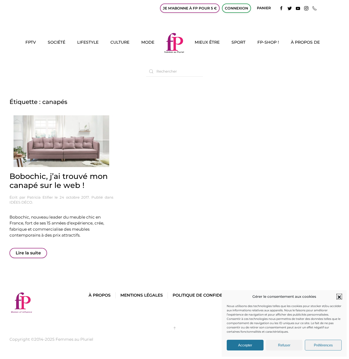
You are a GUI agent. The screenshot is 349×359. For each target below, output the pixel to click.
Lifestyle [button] (88, 42)
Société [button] (56, 42)
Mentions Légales (141, 295)
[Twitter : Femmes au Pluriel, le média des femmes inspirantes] (289, 8)
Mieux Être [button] (207, 42)
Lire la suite (28, 253)
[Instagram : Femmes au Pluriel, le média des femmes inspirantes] (306, 8)
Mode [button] (147, 42)
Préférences (323, 345)
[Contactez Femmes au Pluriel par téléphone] (314, 8)
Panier (264, 8)
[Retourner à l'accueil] (174, 42)
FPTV (30, 42)
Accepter (245, 345)
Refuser (284, 345)
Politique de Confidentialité (207, 295)
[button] (339, 296)
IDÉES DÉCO (20, 202)
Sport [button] (238, 42)
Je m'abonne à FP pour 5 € (190, 8)
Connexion (236, 8)
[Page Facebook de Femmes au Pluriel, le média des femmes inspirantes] (281, 8)
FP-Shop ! (268, 42)
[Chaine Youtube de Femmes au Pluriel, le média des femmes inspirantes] (298, 8)
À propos (100, 295)
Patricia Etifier (40, 197)
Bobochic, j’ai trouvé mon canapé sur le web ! (58, 181)
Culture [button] (119, 42)
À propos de (305, 42)
